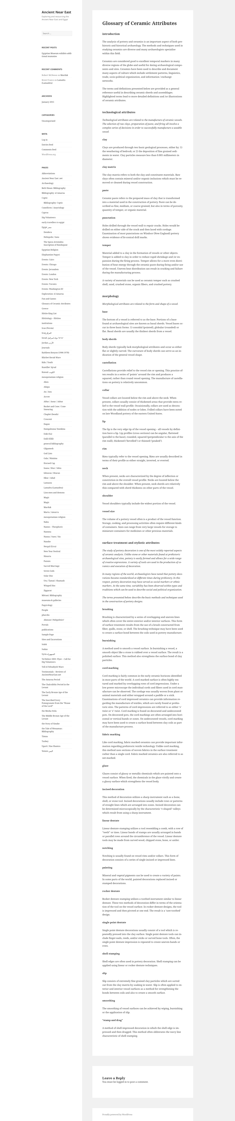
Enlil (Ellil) (49, 438)
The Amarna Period (51, 679)
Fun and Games (49, 298)
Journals (46, 347)
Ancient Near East (56, 12)
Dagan (47, 424)
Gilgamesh (48, 448)
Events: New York (50, 279)
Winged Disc (49, 585)
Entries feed (47, 144)
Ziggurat (48, 590)
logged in (122, 1081)
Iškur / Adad (49, 478)
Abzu (46, 382)
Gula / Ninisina (50, 458)
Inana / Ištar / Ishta (52, 468)
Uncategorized (48, 121)
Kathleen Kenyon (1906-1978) (55, 352)
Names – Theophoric (53, 526)
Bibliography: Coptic (53, 202)
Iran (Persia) (48, 328)
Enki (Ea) (48, 433)
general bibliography (54, 443)
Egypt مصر (47, 227)
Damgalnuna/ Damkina (54, 429)
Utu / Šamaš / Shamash (54, 580)
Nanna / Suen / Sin (52, 536)
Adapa (47, 386)
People (45, 610)
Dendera (48, 232)
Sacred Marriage (51, 566)
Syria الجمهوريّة (48, 654)
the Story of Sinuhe (51, 723)
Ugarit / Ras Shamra (51, 746)
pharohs (45, 615)
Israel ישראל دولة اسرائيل (52, 338)
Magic (46, 497)
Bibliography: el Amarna (53, 193)
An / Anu (48, 391)
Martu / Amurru (51, 512)
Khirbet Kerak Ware (51, 357)
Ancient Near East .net (52, 178)
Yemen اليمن (47, 751)
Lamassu (48, 482)
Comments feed (49, 149)
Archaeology (47, 183)
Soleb (44, 644)
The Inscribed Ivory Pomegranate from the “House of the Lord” (56, 703)
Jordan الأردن (47, 342)
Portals (45, 624)
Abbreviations (48, 173)
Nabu (46, 522)
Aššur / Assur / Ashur (53, 401)
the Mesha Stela (49, 711)
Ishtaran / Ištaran (52, 473)
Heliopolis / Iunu (51, 237)
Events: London (49, 274)
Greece (45, 308)
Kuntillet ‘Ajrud (49, 367)
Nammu (47, 531)
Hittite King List (49, 313)
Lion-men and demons (54, 492)
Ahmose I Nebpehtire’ (54, 620)
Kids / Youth (47, 362)
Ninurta (47, 556)
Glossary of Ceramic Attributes (56, 303)
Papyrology (47, 605)
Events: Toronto (49, 284)
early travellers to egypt (53, 222)
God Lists (48, 453)
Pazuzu (47, 561)
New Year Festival (52, 551)
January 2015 (48, 102)
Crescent (48, 419)
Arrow (47, 396)
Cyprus (45, 212)
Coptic (45, 198)
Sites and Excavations (52, 639)
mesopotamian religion (52, 377)
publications (47, 629)
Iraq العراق (46, 333)
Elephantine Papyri (51, 254)
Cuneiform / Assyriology (53, 207)
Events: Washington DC (52, 289)
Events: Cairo (48, 259)
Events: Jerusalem (50, 269)
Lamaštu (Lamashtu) (53, 487)
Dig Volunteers (49, 217)
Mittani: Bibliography (52, 595)
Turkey (45, 741)
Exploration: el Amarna (53, 293)
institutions (47, 323)
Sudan (45, 649)
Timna (45, 736)
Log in (44, 139)
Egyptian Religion (50, 249)
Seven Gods (49, 571)
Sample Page (48, 634)
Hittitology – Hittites (51, 318)
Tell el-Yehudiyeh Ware (53, 667)
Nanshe (47, 541)
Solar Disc (48, 575)
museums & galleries (51, 600)
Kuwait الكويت (48, 372)
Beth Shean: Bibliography (53, 188)
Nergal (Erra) (50, 546)
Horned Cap (49, 463)
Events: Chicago (49, 264)
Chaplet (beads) (51, 414)
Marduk (64, 75)
